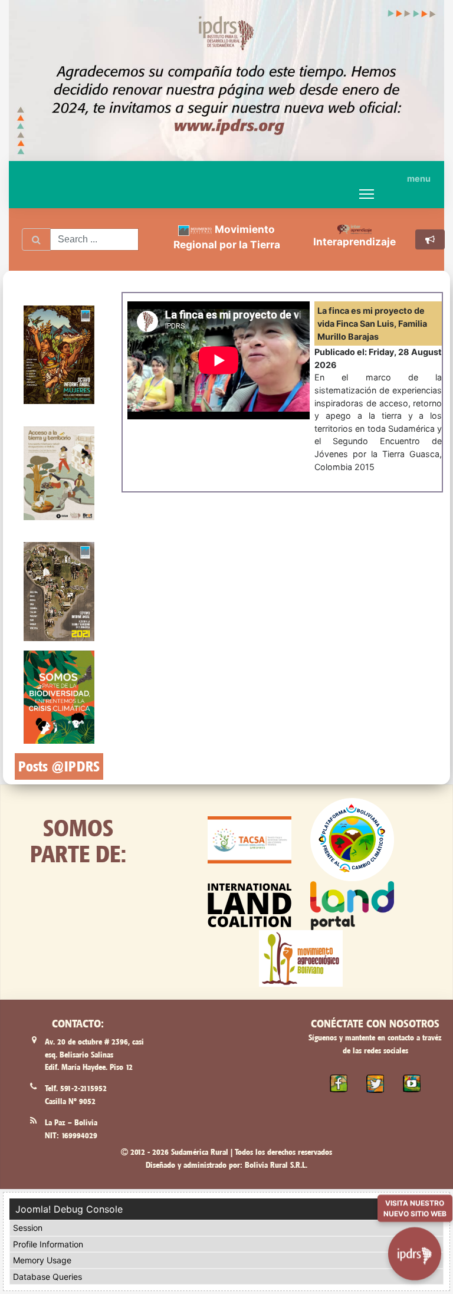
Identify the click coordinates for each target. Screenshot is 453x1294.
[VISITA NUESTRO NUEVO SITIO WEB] (414, 1247)
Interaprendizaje (354, 241)
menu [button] (419, 178)
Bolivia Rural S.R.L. (276, 1165)
